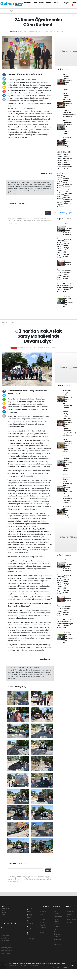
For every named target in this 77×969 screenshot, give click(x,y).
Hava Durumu (56, 912)
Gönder (48, 213)
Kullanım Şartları (6, 948)
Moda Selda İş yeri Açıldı (66, 263)
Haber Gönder (6, 953)
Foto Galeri (30, 910)
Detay (56, 967)
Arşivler (29, 929)
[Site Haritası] (2, 928)
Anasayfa (5, 11)
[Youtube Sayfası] (12, 923)
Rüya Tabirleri (71, 920)
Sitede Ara (70, 911)
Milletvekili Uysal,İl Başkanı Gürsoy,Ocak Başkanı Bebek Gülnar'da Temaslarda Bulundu (67, 160)
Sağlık (42, 933)
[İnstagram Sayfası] (9, 923)
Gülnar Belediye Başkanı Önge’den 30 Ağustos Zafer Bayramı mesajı (67, 81)
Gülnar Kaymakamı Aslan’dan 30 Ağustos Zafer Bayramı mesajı (67, 127)
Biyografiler (70, 917)
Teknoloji (43, 925)
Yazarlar (30, 923)
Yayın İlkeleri (5, 938)
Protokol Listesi (43, 929)
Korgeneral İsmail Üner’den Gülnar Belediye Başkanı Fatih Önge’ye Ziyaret (66, 247)
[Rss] (19, 923)
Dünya (48, 2)
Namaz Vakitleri (56, 920)
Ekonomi (27, 2)
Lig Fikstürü (57, 927)
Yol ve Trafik (58, 916)
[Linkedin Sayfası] (16, 923)
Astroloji (69, 922)
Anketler (69, 914)
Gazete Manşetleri (57, 943)
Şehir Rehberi (58, 940)
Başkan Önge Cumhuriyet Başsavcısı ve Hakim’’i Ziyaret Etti (67, 229)
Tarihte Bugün (56, 930)
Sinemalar (57, 934)
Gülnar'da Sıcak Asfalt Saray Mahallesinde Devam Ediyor (67, 301)
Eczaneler (57, 924)
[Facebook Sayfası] (2, 923)
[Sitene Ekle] (5, 928)
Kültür (55, 2)
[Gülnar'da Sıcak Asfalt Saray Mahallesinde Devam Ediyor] (27, 369)
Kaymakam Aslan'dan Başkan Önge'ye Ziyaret (66, 274)
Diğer (35, 2)
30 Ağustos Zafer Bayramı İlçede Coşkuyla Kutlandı (66, 142)
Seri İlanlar (57, 937)
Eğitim (12, 11)
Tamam (65, 967)
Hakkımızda (5, 935)
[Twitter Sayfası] (5, 923)
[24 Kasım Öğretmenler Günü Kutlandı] (27, 53)
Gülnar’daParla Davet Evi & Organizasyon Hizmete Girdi (68, 287)
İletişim (31, 939)
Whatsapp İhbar (6, 950)
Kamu (41, 2)
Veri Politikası (5, 941)
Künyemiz (30, 935)
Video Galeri (30, 916)
